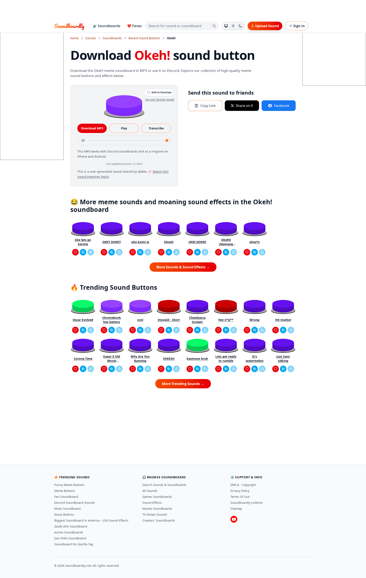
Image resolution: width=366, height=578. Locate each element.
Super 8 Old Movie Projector (111, 358)
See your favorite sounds (159, 99)
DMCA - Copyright (243, 485)
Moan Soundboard (67, 509)
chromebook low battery (111, 320)
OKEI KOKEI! (197, 242)
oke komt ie (140, 242)
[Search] (214, 26)
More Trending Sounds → (183, 383)
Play (124, 128)
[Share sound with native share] (90, 252)
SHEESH (169, 359)
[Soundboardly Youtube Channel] (233, 519)
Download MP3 (92, 128)
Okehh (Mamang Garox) (226, 242)
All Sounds (149, 491)
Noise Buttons (64, 514)
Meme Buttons (64, 491)
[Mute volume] (83, 140)
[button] (124, 105)
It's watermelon (254, 358)
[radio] (226, 25)
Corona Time (83, 359)
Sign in (299, 26)
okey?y (254, 242)
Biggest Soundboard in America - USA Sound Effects (91, 520)
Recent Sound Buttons (144, 38)
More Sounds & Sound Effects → (183, 267)
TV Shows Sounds (154, 514)
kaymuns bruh (197, 359)
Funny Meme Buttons (69, 485)
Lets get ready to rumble (225, 358)
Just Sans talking (283, 358)
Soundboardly (69, 26)
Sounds (90, 38)
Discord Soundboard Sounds (74, 503)
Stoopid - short (169, 320)
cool (140, 320)
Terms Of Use (240, 497)
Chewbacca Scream (197, 320)
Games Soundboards (157, 497)
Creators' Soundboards (158, 520)
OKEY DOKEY (111, 242)
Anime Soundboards (68, 532)
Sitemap (236, 509)
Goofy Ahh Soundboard (70, 526)
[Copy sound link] (83, 252)
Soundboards (112, 38)
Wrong (254, 320)
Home (74, 38)
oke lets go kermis (83, 242)
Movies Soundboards (157, 509)
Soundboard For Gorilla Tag (73, 544)
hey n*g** (225, 320)
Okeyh (168, 242)
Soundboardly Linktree (246, 503)
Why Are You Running (140, 358)
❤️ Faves (134, 26)
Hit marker (283, 320)
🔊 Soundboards (106, 26)
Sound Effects (152, 503)
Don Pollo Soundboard (70, 538)
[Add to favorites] (75, 252)
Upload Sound (267, 26)
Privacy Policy (239, 491)
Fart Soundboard (66, 497)
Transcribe (156, 128)
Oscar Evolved (83, 320)
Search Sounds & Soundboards (164, 485)
